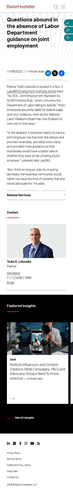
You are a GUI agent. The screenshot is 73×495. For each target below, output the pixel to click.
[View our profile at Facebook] (20, 443)
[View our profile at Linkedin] (8, 443)
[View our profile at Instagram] (25, 443)
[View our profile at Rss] (38, 443)
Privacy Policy (13, 453)
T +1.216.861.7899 (19, 277)
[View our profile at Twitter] (14, 443)
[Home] (67, 22)
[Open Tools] (67, 37)
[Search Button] (56, 7)
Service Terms (14, 459)
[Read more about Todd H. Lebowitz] (36, 241)
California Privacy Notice (19, 465)
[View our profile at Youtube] (32, 443)
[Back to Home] (21, 6)
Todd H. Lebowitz (19, 261)
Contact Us (12, 477)
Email (10, 282)
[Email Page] (67, 30)
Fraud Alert (12, 471)
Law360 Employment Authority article (31, 91)
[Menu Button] (63, 7)
